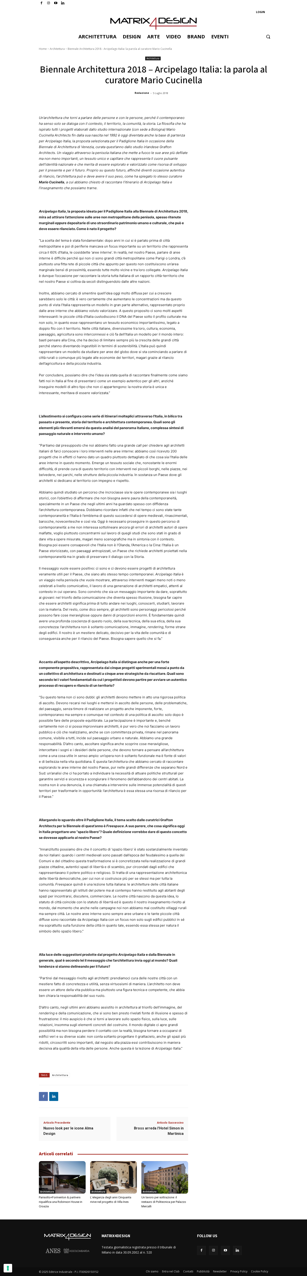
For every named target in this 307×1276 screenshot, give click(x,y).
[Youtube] (55, 3)
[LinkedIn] (62, 3)
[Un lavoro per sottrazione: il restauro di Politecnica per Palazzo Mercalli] (164, 1177)
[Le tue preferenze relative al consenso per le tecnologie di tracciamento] (8, 1268)
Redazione (142, 92)
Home (43, 49)
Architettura (57, 49)
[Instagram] (48, 3)
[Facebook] (41, 3)
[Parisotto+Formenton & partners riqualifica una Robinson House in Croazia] (62, 1177)
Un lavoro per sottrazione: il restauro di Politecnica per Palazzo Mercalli (163, 1202)
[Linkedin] (53, 1096)
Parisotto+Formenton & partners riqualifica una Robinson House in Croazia (60, 1202)
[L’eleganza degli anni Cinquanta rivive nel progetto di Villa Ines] (113, 1177)
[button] (268, 36)
